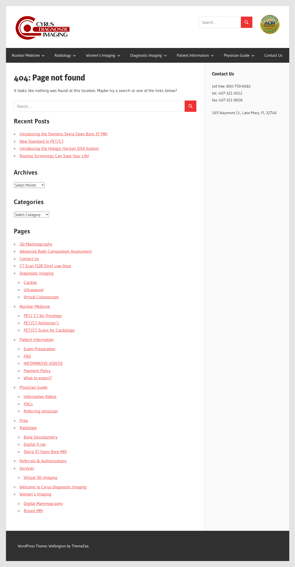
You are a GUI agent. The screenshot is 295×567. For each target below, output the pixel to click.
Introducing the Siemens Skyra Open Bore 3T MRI (64, 134)
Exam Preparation (39, 348)
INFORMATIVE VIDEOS (43, 363)
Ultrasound (34, 289)
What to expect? (38, 377)
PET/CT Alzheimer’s (41, 323)
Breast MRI (33, 510)
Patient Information (193, 55)
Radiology (63, 55)
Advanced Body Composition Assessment (56, 251)
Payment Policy (37, 370)
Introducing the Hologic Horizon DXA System (59, 148)
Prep (24, 420)
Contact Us (273, 55)
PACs (28, 404)
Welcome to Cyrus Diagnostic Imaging (53, 487)
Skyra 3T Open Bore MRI (45, 451)
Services (27, 468)
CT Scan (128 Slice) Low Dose (45, 265)
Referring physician (41, 411)
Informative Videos (40, 396)
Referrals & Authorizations (43, 460)
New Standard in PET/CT (42, 141)
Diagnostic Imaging (146, 55)
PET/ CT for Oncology (43, 315)
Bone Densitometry (41, 437)
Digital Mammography (43, 503)
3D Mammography (36, 244)
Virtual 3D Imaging (40, 477)
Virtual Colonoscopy (41, 297)
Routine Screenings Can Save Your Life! (54, 155)
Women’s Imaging (100, 55)
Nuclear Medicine (26, 55)
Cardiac (30, 282)
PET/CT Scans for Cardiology (49, 330)
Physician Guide (236, 55)
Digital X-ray (35, 444)
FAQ (27, 356)
